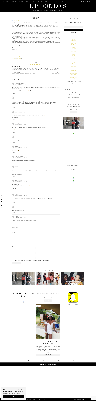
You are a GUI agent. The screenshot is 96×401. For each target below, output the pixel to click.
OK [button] (13, 396)
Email (13, 250)
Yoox (73, 58)
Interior (47, 1)
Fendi (73, 63)
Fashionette (73, 69)
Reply (14, 93)
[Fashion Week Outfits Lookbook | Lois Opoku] (48, 278)
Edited (73, 41)
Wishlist (43, 69)
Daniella (17, 166)
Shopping (54, 1)
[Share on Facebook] (16, 66)
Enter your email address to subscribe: (73, 106)
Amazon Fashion (73, 52)
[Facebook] (89, 1)
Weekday (73, 56)
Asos (21, 68)
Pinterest (63, 360)
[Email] (24, 296)
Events (33, 1)
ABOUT (8, 1)
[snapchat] (29, 294)
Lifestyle (40, 1)
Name (13, 246)
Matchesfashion (73, 65)
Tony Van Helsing (19, 156)
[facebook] (20, 294)
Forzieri (73, 47)
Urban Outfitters (73, 60)
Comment (14, 232)
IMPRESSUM (46, 399)
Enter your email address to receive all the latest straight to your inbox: (48, 294)
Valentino (38, 69)
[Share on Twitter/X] (18, 66)
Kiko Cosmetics (73, 46)
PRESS (40, 399)
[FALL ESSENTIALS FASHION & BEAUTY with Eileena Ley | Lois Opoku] (72, 278)
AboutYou (73, 43)
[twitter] (14, 294)
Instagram (33, 360)
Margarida (17, 123)
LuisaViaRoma (73, 66)
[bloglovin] (23, 294)
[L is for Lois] (48, 5)
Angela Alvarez (19, 180)
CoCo (16, 216)
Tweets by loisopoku (73, 163)
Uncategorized (40, 15)
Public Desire (73, 74)
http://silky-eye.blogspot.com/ (18, 129)
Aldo (73, 67)
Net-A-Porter (73, 71)
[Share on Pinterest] (19, 66)
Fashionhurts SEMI (19, 83)
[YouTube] (87, 1)
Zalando (73, 55)
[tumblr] (43, 64)
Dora (16, 206)
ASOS (73, 50)
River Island (32, 69)
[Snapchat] (93, 1)
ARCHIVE (35, 399)
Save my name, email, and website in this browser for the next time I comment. (31, 260)
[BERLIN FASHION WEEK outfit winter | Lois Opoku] (73, 123)
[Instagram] (83, 1)
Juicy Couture (52, 68)
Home (2, 1)
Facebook (48, 360)
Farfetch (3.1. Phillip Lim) (73, 48)
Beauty (27, 1)
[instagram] (17, 294)
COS (33, 68)
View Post (48, 354)
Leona (16, 146)
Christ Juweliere (73, 73)
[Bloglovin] (91, 1)
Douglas (73, 39)
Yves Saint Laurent (53, 69)
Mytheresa (73, 70)
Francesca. (18, 194)
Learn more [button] (18, 393)
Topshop (73, 54)
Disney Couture (38, 68)
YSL (47, 69)
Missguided (73, 59)
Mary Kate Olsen (24, 69)
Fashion (21, 1)
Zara (13, 70)
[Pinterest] (85, 1)
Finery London (73, 51)
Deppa (16, 111)
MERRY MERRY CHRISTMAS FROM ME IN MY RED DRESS (23, 73)
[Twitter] (81, 1)
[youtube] (33, 294)
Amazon (73, 37)
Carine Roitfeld (27, 68)
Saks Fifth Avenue (73, 77)
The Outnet (73, 40)
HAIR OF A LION (56, 73)
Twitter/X (19, 360)
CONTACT (14, 1)
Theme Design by (78, 399)
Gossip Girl (45, 68)
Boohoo (73, 62)
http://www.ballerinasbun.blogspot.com (29, 104)
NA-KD (73, 78)
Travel (61, 1)
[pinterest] (26, 294)
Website (13, 255)
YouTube (78, 360)
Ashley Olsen (16, 68)
